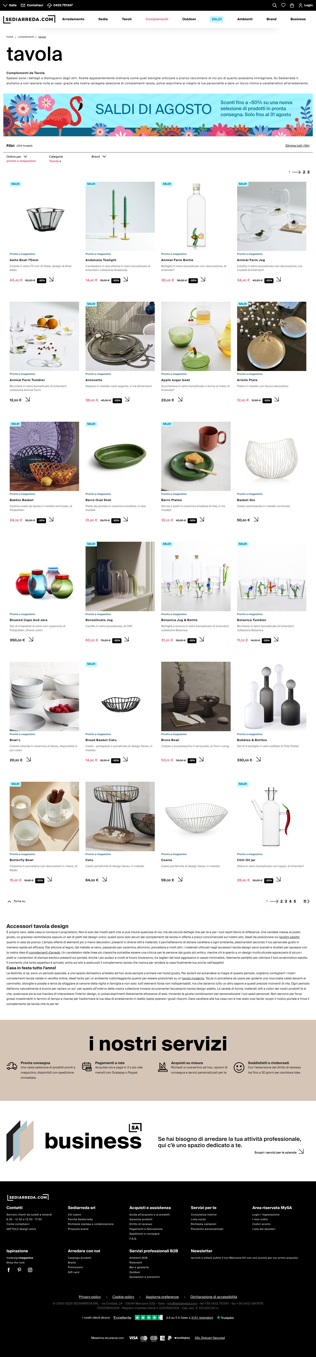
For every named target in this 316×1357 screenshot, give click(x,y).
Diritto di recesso (140, 1224)
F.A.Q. (133, 1239)
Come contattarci (17, 1224)
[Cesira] (196, 833)
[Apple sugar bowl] (196, 353)
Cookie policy (123, 1297)
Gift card (73, 1272)
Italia (13, 5)
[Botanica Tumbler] (272, 593)
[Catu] (120, 833)
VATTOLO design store (21, 1229)
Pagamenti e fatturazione (146, 1229)
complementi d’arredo (44, 952)
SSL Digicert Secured (210, 1338)
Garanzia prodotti (140, 1219)
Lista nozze (198, 1219)
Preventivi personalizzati (207, 1229)
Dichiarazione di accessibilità (213, 1297)
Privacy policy (90, 1297)
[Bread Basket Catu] (120, 713)
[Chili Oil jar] (272, 833)
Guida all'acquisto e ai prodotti (149, 1214)
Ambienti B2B (138, 1258)
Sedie (103, 19)
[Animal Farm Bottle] (196, 233)
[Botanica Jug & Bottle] (196, 593)
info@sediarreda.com (182, 1303)
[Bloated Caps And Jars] (44, 593)
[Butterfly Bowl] (44, 833)
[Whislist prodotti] (283, 5)
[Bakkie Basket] (44, 473)
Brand (271, 19)
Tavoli (127, 19)
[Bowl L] (44, 713)
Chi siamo (74, 1214)
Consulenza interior (204, 1214)
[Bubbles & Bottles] (272, 713)
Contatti (14, 1208)
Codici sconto (261, 1224)
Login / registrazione (266, 1214)
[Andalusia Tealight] (120, 233)
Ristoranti (135, 1262)
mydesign (19, 1258)
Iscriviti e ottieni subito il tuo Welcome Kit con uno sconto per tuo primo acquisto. (245, 1258)
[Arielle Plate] (272, 353)
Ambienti (245, 19)
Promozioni (75, 1267)
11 (305, 901)
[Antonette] (120, 353)
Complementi (157, 19)
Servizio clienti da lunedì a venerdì (29, 1214)
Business (298, 19)
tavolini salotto (289, 937)
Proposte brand (78, 1229)
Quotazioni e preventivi (144, 1277)
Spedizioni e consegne (144, 1234)
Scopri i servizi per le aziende (276, 1152)
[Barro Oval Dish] (120, 473)
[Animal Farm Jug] (272, 233)
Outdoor (189, 19)
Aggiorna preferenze (162, 1297)
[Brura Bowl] (196, 713)
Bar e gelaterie (139, 1267)
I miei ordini (260, 1219)
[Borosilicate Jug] (120, 593)
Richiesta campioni (203, 1224)
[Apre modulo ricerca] (275, 5)
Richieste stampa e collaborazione (91, 1224)
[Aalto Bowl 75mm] (44, 233)
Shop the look (15, 1262)
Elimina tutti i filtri (297, 145)
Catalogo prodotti (79, 1258)
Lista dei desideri (263, 1229)
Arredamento (73, 19)
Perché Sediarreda (80, 1219)
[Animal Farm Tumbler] (44, 353)
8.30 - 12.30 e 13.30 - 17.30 (24, 1219)
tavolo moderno (193, 978)
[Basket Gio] (272, 473)
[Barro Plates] (196, 473)
